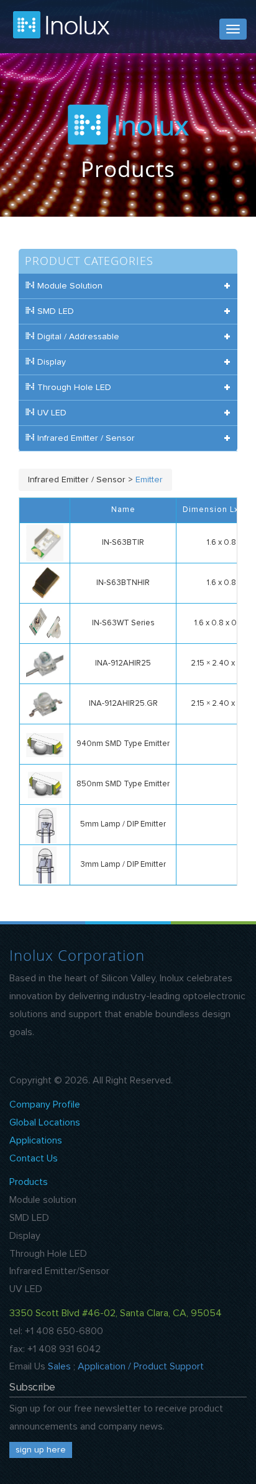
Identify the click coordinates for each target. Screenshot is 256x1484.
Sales (59, 1366)
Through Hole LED (48, 1254)
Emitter (149, 479)
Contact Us (33, 1158)
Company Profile (44, 1104)
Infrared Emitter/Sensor (59, 1271)
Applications (35, 1140)
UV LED (25, 1289)
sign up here (41, 1450)
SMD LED (29, 1218)
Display (24, 1236)
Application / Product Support (141, 1366)
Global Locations (44, 1122)
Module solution (42, 1200)
